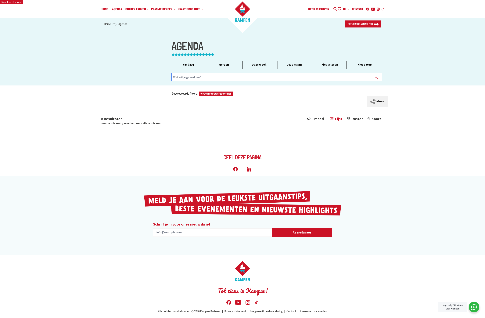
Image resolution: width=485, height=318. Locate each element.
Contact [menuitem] (357, 9)
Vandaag (188, 64)
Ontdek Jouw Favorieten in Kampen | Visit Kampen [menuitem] (339, 8)
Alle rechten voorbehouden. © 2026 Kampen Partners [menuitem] (189, 311)
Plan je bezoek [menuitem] (162, 9)
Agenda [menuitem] (117, 9)
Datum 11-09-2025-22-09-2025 (215, 93)
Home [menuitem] (105, 9)
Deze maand (294, 64)
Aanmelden (300, 232)
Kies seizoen (330, 64)
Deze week (259, 64)
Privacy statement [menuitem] (235, 311)
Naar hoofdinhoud (12, 2)
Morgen (224, 64)
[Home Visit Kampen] (242, 12)
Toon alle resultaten (148, 123)
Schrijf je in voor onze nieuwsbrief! (182, 224)
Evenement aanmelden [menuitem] (313, 311)
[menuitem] (377, 101)
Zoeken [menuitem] (335, 8)
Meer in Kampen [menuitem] (319, 9)
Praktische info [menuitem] (189, 9)
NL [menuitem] (345, 9)
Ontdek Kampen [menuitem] (136, 9)
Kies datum (365, 64)
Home (107, 24)
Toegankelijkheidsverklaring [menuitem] (266, 311)
